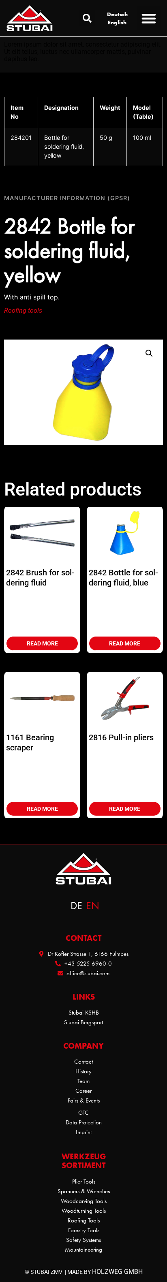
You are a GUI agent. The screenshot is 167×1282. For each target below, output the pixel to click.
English (117, 22)
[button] (87, 18)
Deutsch (117, 14)
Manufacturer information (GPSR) (67, 197)
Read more (42, 643)
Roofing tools (23, 310)
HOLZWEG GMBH (117, 1272)
